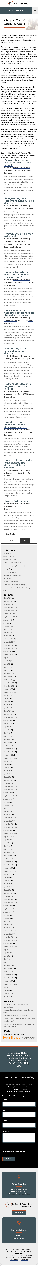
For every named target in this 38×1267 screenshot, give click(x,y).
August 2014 (7, 912)
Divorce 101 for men (16, 500)
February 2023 (8, 601)
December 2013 (9, 937)
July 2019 (6, 727)
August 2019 (7, 723)
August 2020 (7, 695)
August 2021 (7, 658)
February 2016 (8, 855)
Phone (4, 1121)
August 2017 (7, 799)
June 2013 (7, 956)
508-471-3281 (18, 10)
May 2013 (6, 959)
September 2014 (9, 909)
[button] (34, 10)
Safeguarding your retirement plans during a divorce (19, 201)
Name (4, 1099)
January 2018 (8, 783)
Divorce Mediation (9, 572)
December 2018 (9, 749)
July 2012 (6, 990)
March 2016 (7, 852)
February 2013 (8, 968)
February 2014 (8, 931)
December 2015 (9, 862)
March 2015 (7, 890)
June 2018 (7, 767)
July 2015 (6, 877)
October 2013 (8, 943)
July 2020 (6, 698)
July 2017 (6, 802)
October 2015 (8, 868)
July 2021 (6, 661)
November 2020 (9, 686)
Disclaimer (6, 1147)
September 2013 (9, 946)
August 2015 (7, 874)
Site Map (20, 1255)
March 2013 (7, 965)
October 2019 (8, 720)
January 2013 (8, 971)
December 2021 (9, 645)
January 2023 (8, 604)
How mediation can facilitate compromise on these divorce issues (19, 313)
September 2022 (9, 617)
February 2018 (8, 780)
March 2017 (7, 815)
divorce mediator (29, 139)
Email (4, 1110)
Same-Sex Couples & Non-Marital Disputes (18, 588)
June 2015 (7, 880)
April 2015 (6, 887)
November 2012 (9, 978)
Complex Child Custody (11, 563)
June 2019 (7, 730)
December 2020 (9, 683)
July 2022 (6, 623)
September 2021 (9, 654)
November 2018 (9, 752)
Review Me (19, 1213)
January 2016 (8, 858)
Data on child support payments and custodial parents (18, 162)
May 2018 (6, 771)
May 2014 (6, 921)
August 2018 (7, 761)
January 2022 (8, 642)
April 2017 (6, 811)
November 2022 (9, 610)
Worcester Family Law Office (19, 1194)
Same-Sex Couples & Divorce (13, 585)
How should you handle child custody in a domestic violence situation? (18, 464)
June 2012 (7, 993)
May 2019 (6, 733)
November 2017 (9, 789)
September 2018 (9, 758)
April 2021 (6, 670)
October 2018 (8, 755)
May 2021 (6, 667)
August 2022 (7, 620)
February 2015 (8, 893)
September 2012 (9, 984)
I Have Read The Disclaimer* (15, 1151)
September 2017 (9, 796)
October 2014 (8, 906)
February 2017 (8, 818)
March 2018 (7, 777)
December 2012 (9, 975)
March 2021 (7, 673)
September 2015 (9, 871)
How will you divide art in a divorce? (18, 235)
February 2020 (8, 714)
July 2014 (6, 915)
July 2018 (6, 764)
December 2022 (9, 607)
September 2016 (9, 833)
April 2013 (6, 962)
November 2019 (9, 717)
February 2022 (8, 639)
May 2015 (6, 884)
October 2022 (8, 614)
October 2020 (8, 689)
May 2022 (6, 629)
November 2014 (9, 902)
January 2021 (8, 680)
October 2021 (8, 651)
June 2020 (7, 702)
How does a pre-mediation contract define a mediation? (15, 424)
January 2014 (8, 934)
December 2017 (9, 786)
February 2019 (8, 742)
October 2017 (8, 793)
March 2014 (7, 928)
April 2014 (6, 924)
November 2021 (9, 648)
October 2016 (8, 830)
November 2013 (9, 940)
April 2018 (6, 774)
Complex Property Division (14, 244)
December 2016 (9, 824)
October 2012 (8, 981)
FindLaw (24, 1259)
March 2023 (7, 598)
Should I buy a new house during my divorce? (15, 351)
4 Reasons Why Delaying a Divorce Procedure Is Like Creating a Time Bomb (19, 155)
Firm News (7, 578)
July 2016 (6, 840)
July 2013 (6, 953)
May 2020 (6, 705)
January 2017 (8, 821)
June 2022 (7, 626)
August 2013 (7, 950)
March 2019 (7, 739)
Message (5, 1131)
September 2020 (9, 692)
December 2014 (9, 899)
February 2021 (8, 676)
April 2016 (6, 849)
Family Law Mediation (12, 247)
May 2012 (6, 997)
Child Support (8, 559)
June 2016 (7, 843)
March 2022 (7, 636)
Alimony (6, 553)
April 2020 (6, 708)
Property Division (9, 581)
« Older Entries (9, 534)
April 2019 (6, 736)
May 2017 (6, 808)
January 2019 (8, 745)
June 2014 (7, 918)
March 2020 (7, 711)
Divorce (30, 208)
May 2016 (6, 846)
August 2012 (7, 987)
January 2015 (8, 896)
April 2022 (6, 632)
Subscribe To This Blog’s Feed (13, 1034)
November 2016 (9, 827)
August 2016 (7, 837)
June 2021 (7, 664)
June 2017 (7, 805)
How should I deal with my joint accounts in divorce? (17, 386)
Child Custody (8, 556)
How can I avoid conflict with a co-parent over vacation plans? (18, 275)
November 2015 (9, 865)
